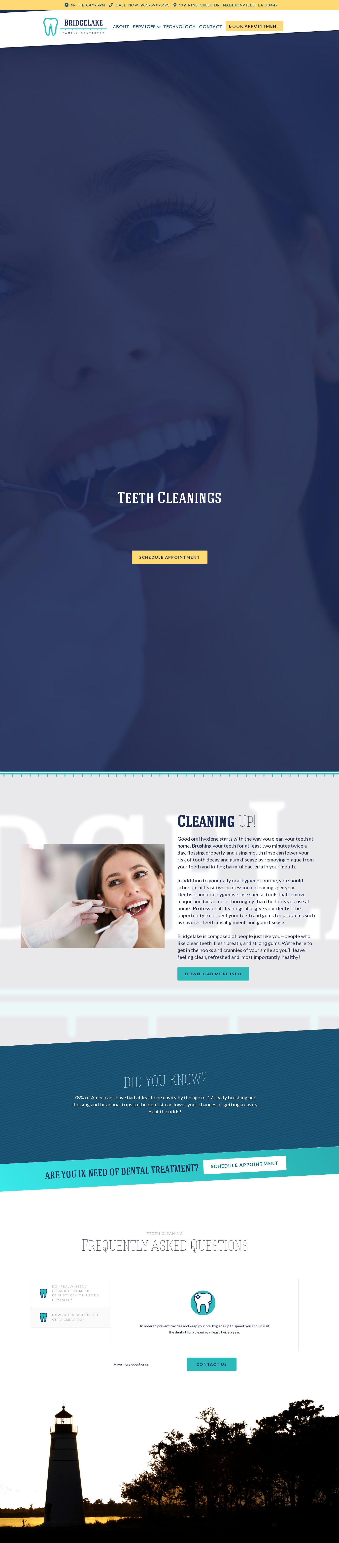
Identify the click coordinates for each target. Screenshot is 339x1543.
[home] (75, 26)
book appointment (254, 25)
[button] (149, 26)
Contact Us (211, 1364)
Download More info (213, 973)
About (121, 26)
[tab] (71, 1293)
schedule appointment (169, 557)
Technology (179, 26)
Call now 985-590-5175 (139, 5)
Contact (210, 26)
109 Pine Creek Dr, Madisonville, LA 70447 (225, 5)
